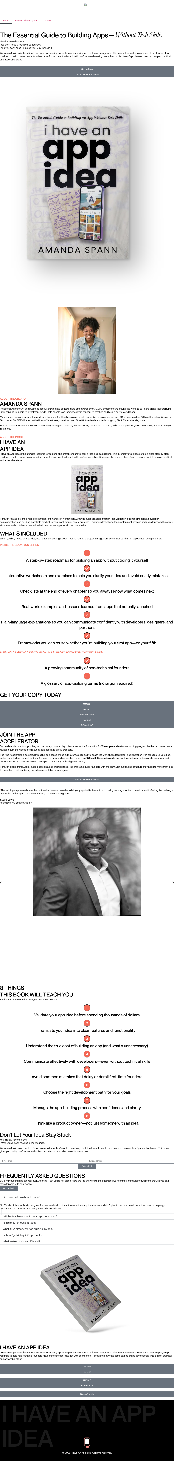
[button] (1, 883)
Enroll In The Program (26, 20)
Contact (47, 20)
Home (6, 20)
